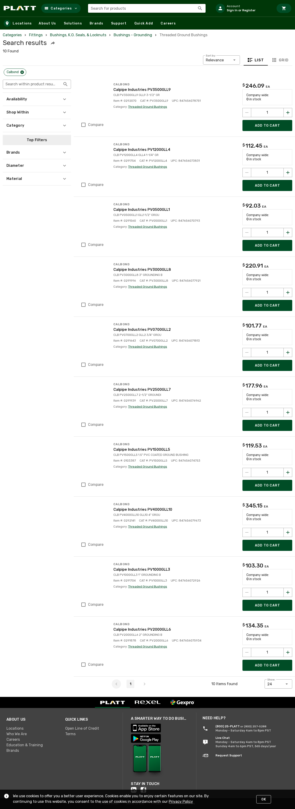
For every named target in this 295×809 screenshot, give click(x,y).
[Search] (200, 8)
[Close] (22, 72)
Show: (271, 679)
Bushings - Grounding (133, 35)
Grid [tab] (284, 60)
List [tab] (259, 60)
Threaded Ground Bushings (147, 106)
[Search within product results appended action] (65, 84)
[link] (32, 728)
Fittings (36, 35)
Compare (95, 124)
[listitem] (243, 8)
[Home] (21, 8)
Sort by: (211, 55)
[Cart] (284, 8)
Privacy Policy (181, 801)
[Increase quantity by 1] (288, 112)
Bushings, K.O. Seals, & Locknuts (78, 35)
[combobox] (147, 8)
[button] (61, 8)
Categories (12, 35)
